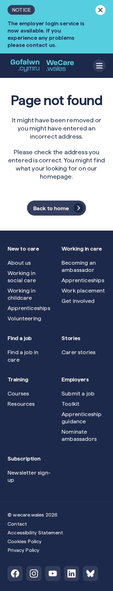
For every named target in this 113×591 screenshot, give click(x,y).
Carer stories (78, 352)
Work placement (83, 290)
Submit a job (78, 393)
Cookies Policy (25, 541)
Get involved (78, 301)
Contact (17, 524)
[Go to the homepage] (43, 65)
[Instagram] (33, 573)
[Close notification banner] (100, 10)
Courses (18, 393)
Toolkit (70, 404)
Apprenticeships (29, 308)
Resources (21, 404)
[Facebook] (15, 573)
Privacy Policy (24, 550)
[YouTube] (52, 573)
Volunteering (24, 318)
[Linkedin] (71, 573)
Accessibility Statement (35, 532)
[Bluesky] (90, 573)
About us (19, 263)
